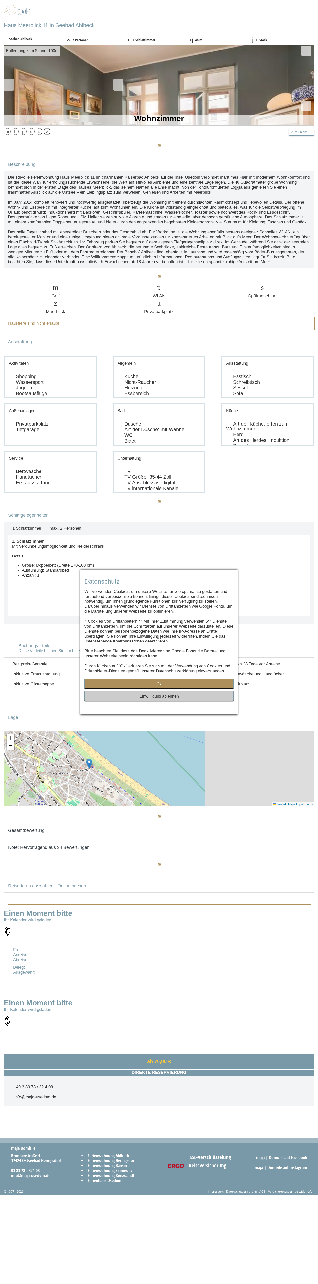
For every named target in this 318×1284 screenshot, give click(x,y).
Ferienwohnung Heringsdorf (112, 1160)
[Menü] (300, 15)
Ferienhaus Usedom (104, 1180)
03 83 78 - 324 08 (23, 1170)
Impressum (216, 1191)
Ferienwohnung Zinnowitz (110, 1170)
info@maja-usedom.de (34, 1097)
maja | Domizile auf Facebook (282, 1157)
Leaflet (281, 804)
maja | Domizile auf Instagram (281, 1167)
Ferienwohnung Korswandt (111, 1175)
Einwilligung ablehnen (159, 696)
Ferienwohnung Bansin (107, 1165)
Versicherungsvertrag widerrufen (291, 1191)
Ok (159, 684)
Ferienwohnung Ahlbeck (108, 1155)
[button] (89, 764)
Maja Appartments (300, 804)
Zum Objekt (300, 132)
